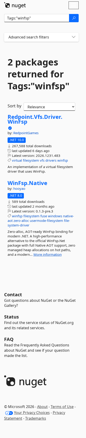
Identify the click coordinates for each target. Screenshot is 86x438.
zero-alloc (21, 220)
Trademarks (35, 418)
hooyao (19, 188)
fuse (43, 216)
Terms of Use (62, 406)
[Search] (74, 18)
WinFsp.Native (27, 182)
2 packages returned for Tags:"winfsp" (38, 74)
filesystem (31, 160)
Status (11, 317)
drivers (50, 160)
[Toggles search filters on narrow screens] (74, 37)
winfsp (62, 160)
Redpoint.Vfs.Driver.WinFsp (35, 119)
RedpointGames (26, 133)
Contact (13, 294)
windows (55, 216)
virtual (17, 160)
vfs (42, 160)
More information (47, 254)
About (42, 406)
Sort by (14, 106)
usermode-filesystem (46, 220)
